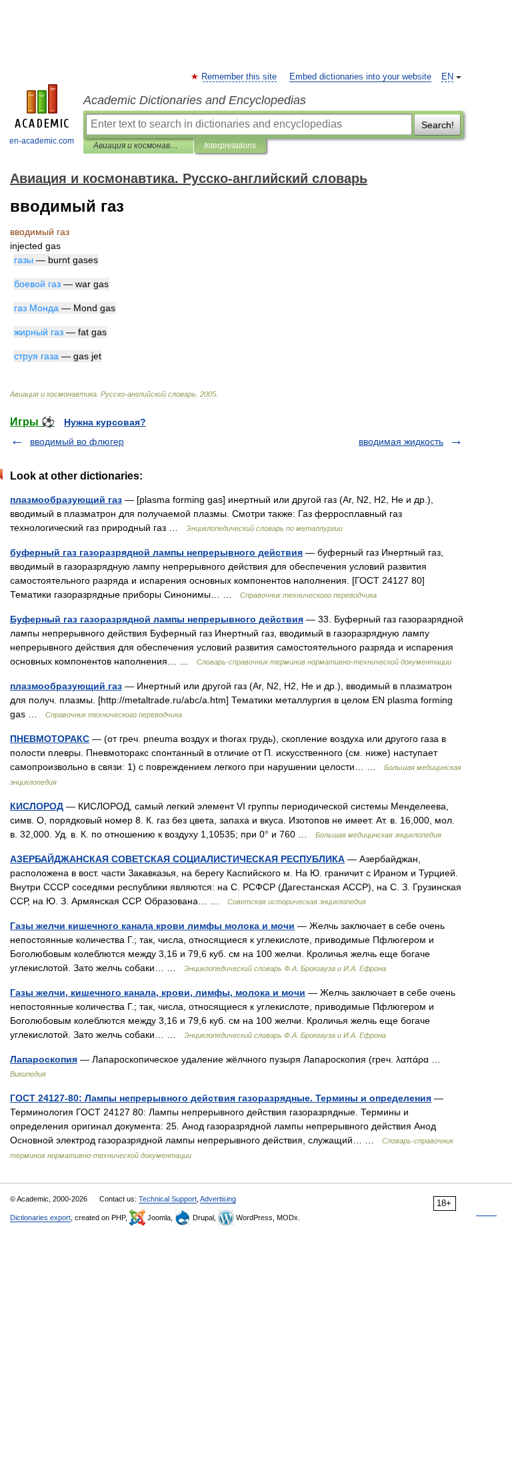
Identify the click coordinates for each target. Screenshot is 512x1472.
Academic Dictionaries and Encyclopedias (194, 100)
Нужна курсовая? (105, 422)
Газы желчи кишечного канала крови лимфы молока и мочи (152, 925)
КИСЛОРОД (36, 806)
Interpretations (230, 145)
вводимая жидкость (401, 441)
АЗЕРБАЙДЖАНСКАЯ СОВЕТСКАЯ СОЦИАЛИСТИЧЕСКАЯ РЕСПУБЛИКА (177, 859)
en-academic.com (41, 141)
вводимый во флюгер (77, 441)
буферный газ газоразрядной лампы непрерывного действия (156, 552)
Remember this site (240, 76)
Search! (437, 125)
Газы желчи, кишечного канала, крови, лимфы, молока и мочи (157, 992)
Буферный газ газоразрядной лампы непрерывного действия (156, 619)
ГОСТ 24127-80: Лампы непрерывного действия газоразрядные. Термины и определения (220, 1098)
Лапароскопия (43, 1059)
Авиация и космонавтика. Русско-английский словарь (138, 145)
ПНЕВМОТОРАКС (49, 738)
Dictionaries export (40, 1218)
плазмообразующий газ (66, 499)
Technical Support (168, 1199)
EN (447, 76)
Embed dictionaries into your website (360, 76)
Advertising (218, 1199)
